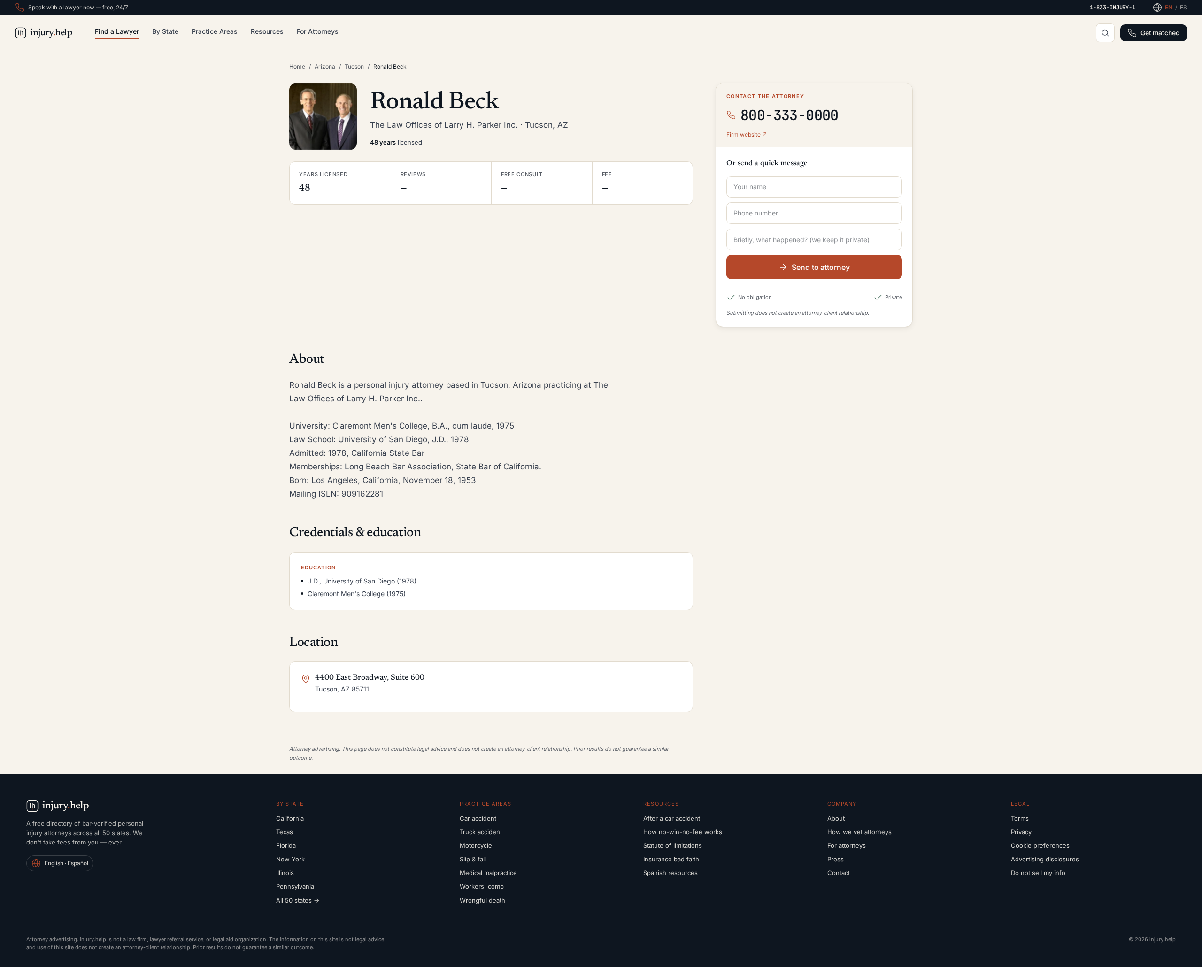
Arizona (325, 66)
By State (165, 31)
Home (297, 66)
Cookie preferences (1040, 845)
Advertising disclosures (1045, 859)
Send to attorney (821, 267)
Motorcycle (476, 845)
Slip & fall (473, 859)
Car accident (478, 818)
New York (290, 859)
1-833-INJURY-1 (1112, 7)
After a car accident (671, 818)
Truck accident (481, 832)
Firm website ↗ (746, 134)
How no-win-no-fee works (682, 832)
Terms (1020, 818)
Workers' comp (482, 886)
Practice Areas (215, 31)
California (290, 818)
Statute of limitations (672, 845)
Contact (838, 872)
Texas (284, 832)
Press (835, 859)
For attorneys (846, 845)
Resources (267, 31)
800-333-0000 (789, 115)
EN (1168, 7)
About (836, 818)
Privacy (1021, 832)
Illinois (285, 872)
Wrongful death (482, 900)
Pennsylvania (295, 886)
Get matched (1160, 33)
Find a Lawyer (117, 31)
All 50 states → (297, 900)
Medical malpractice (488, 872)
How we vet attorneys (859, 832)
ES (1183, 7)
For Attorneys (318, 31)
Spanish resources (670, 872)
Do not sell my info (1038, 872)
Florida (286, 845)
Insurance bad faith (671, 859)
